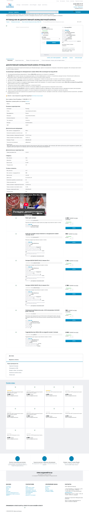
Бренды (7, 488)
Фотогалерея (28, 493)
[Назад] (75, 22)
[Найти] (57, 12)
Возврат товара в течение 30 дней (71, 462)
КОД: (63, 27)
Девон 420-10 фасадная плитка (13, 435)
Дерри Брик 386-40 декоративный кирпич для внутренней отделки (35, 414)
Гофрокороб (46, 33)
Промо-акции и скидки (30, 487)
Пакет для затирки (30, 218)
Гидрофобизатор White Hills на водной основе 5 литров (41, 332)
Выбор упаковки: (45, 32)
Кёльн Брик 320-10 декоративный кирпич (54, 391)
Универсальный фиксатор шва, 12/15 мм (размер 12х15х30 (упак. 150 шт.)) (42, 311)
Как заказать (62, 1)
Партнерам (8, 491)
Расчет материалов (29, 488)
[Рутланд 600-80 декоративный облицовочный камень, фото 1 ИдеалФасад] (22, 25)
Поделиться (46, 54)
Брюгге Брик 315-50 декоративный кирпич (73, 391)
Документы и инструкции (30, 495)
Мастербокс (46, 35)
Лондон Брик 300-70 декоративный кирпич (73, 413)
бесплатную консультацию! (37, 95)
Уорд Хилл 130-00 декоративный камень (34, 435)
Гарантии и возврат (79, 1)
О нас (58, 1)
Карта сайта (8, 487)
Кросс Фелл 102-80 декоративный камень (54, 413)
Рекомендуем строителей (31, 490)
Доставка (72, 1)
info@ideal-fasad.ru (68, 492)
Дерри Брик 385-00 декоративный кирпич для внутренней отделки (35, 392)
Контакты (75, 6)
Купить (54, 42)
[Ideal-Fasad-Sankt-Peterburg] (10, 5)
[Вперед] (82, 22)
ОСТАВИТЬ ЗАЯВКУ (49, 491)
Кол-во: (67, 223)
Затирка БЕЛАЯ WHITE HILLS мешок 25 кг (37, 260)
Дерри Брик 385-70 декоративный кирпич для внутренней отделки (15, 414)
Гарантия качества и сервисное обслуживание (44, 462)
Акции (7, 490)
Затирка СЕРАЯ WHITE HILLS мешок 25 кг (37, 285)
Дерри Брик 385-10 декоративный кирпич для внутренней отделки (15, 392)
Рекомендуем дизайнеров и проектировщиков (31, 492)
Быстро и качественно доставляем (17, 462)
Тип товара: (44, 37)
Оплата (67, 1)
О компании (8, 486)
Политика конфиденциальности (12, 492)
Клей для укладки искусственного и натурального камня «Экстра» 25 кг (42, 234)
